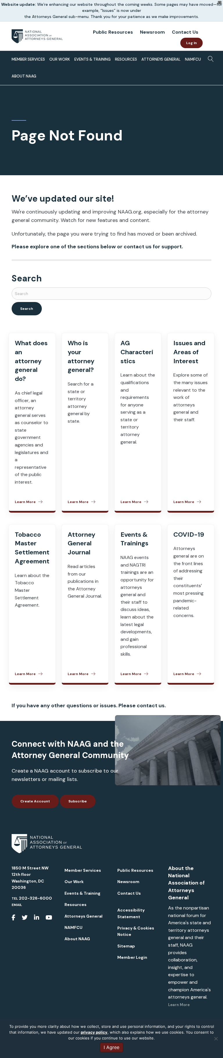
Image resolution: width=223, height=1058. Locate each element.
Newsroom (152, 32)
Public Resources (113, 32)
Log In (191, 43)
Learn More (179, 1004)
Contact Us (185, 32)
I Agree (111, 1047)
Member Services (28, 59)
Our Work (59, 59)
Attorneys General (161, 59)
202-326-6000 (35, 898)
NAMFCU (193, 59)
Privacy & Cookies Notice (135, 931)
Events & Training (92, 59)
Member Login (132, 957)
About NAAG (24, 76)
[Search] (209, 58)
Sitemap (126, 946)
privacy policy (94, 1032)
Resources (126, 59)
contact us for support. (153, 246)
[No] (216, 1038)
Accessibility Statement (131, 913)
